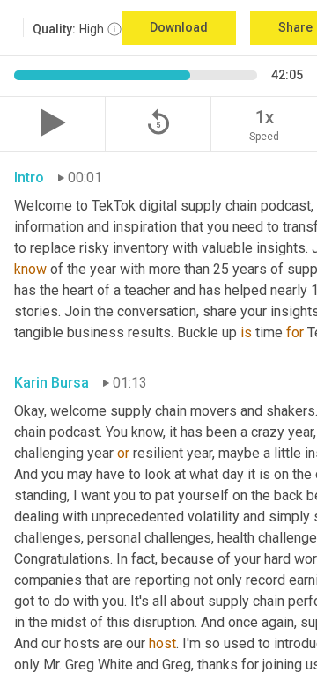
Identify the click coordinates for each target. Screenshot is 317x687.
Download (179, 27)
